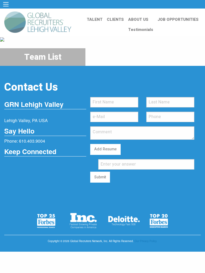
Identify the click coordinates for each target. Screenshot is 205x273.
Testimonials (140, 30)
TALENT (94, 19)
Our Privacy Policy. (146, 241)
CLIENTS (115, 19)
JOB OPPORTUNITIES (178, 19)
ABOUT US (138, 19)
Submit (100, 177)
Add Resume (105, 149)
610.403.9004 (32, 141)
